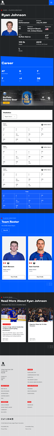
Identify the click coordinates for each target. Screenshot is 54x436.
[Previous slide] (48, 284)
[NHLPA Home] (3, 2)
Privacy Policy (4, 428)
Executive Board (5, 391)
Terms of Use (28, 428)
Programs (30, 388)
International (4, 393)
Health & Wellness (32, 391)
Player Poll (30, 377)
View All (5, 230)
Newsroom (30, 404)
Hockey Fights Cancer (6, 407)
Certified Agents (5, 396)
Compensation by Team (33, 375)
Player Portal (36, 393)
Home (5, 10)
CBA (2, 379)
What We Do (4, 388)
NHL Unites (8, 412)
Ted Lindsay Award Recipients (35, 382)
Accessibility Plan (4, 426)
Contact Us (4, 376)
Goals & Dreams (5, 404)
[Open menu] (51, 3)
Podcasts (30, 407)
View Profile (14, 276)
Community (4, 409)
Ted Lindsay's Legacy (33, 379)
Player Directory (15, 10)
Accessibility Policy (29, 426)
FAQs (2, 398)
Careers (3, 378)
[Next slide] (50, 284)
